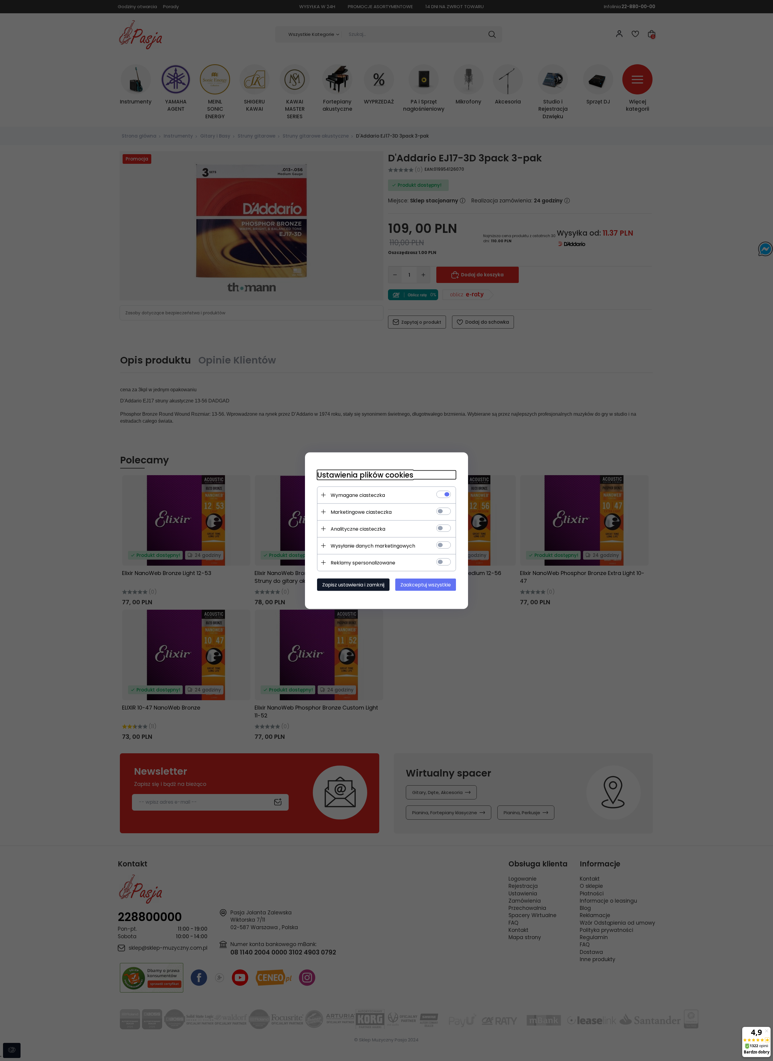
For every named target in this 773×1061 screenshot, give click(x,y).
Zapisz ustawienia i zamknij (353, 584)
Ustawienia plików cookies (365, 474)
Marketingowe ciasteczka (361, 511)
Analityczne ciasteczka (358, 528)
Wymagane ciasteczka (358, 494)
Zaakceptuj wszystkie (425, 584)
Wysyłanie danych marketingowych (373, 545)
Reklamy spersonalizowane (363, 562)
